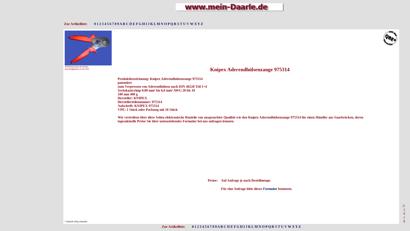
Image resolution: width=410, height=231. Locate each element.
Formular (270, 189)
